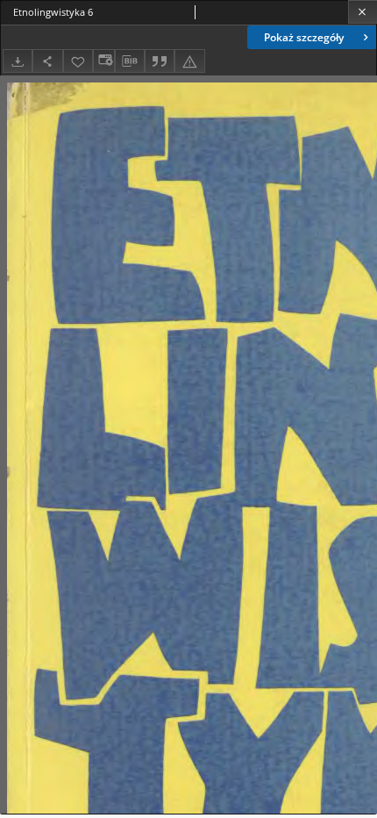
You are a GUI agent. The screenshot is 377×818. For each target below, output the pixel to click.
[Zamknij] (362, 12)
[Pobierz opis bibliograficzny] (130, 61)
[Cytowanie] (159, 61)
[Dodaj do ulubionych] (78, 61)
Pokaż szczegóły (304, 37)
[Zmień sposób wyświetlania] (103, 61)
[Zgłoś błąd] (189, 61)
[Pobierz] (17, 61)
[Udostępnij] (47, 61)
